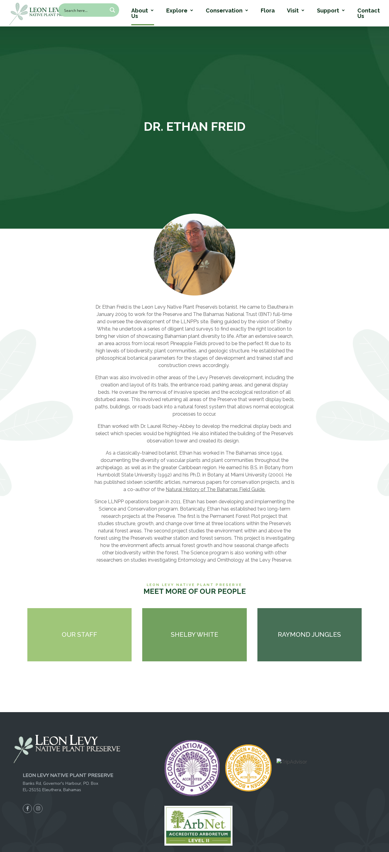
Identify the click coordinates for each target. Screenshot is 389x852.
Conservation (224, 10)
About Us (139, 13)
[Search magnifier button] (112, 10)
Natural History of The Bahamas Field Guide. (215, 489)
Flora (268, 10)
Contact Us (368, 13)
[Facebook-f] (27, 808)
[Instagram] (38, 808)
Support (328, 10)
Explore (177, 10)
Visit (293, 10)
